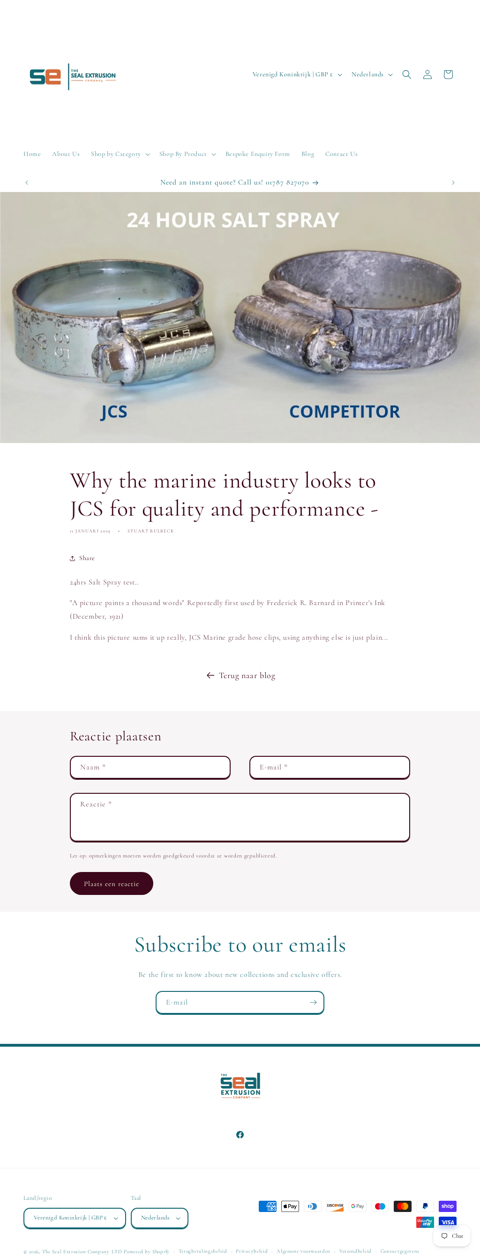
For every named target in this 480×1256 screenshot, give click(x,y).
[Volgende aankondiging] (453, 183)
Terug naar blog (247, 675)
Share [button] (87, 558)
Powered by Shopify (147, 1252)
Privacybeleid (252, 1251)
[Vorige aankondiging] (26, 183)
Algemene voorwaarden (303, 1251)
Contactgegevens (400, 1251)
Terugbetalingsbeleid (203, 1251)
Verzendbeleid (355, 1251)
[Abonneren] (313, 1002)
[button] (119, 154)
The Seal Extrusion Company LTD (82, 1252)
